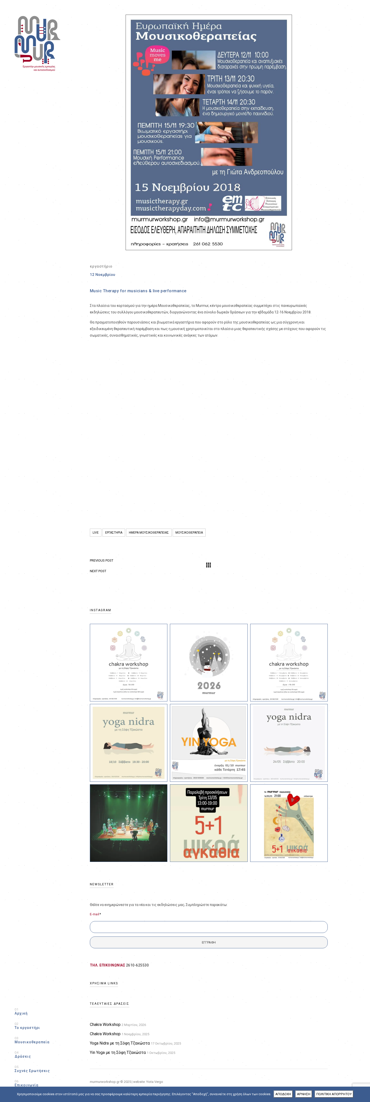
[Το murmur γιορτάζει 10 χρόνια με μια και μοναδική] (289, 823)
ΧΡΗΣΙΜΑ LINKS (104, 983)
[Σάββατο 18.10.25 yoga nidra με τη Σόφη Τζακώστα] (128, 743)
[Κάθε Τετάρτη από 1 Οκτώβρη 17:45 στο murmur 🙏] (208, 743)
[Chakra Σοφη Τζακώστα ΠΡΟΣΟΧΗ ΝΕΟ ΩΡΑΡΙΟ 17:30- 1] (289, 662)
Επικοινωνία (27, 1083)
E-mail (95, 914)
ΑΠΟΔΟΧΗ (283, 1094)
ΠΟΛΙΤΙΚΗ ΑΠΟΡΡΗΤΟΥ (334, 1094)
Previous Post (101, 560)
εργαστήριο (101, 266)
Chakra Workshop (105, 1024)
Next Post (98, 571)
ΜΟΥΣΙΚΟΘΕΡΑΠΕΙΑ (189, 532)
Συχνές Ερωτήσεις (32, 1069)
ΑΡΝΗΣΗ (303, 1094)
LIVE (96, 532)
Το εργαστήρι (27, 1026)
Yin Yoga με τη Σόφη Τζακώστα (118, 1052)
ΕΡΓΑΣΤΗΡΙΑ (113, 532)
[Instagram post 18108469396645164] (208, 662)
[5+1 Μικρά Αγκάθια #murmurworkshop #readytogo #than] (128, 823)
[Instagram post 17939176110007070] (289, 743)
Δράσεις (23, 1054)
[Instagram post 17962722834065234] (128, 662)
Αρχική (21, 1011)
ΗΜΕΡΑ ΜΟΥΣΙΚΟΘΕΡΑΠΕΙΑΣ (149, 532)
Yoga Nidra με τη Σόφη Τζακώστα (120, 1043)
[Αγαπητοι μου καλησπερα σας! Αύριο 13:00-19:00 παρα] (208, 823)
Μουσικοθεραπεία (32, 1040)
